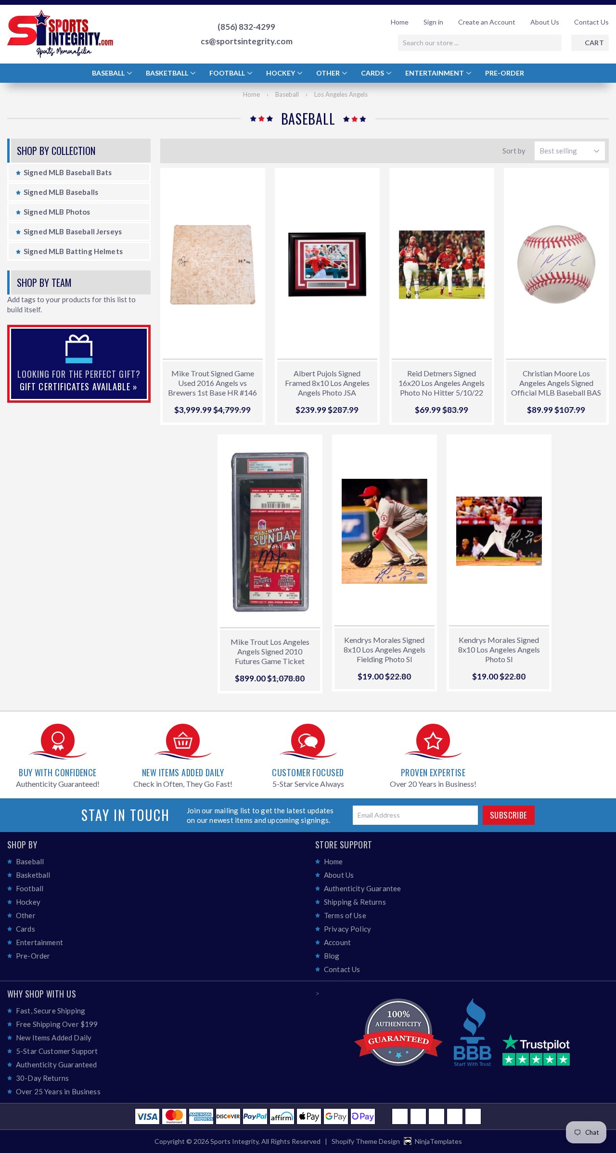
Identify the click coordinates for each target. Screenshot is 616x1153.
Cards (373, 73)
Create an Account (486, 22)
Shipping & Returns (355, 901)
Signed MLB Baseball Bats (68, 172)
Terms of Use (345, 915)
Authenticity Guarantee (362, 888)
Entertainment (435, 73)
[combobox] (480, 43)
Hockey (281, 73)
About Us (544, 22)
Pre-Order (504, 73)
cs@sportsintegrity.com (247, 41)
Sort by (514, 150)
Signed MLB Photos (57, 211)
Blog (332, 955)
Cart (594, 42)
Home (400, 22)
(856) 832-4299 (246, 27)
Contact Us (591, 22)
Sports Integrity (234, 1141)
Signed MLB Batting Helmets (73, 251)
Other (328, 73)
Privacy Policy (347, 928)
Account (337, 942)
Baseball (109, 73)
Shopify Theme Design (366, 1141)
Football (227, 73)
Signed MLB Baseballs (61, 192)
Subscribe (508, 815)
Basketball (168, 73)
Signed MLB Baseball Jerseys (73, 231)
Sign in (433, 22)
